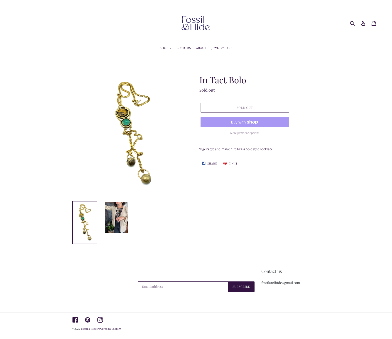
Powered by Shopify (109, 328)
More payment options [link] (244, 133)
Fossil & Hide (89, 328)
